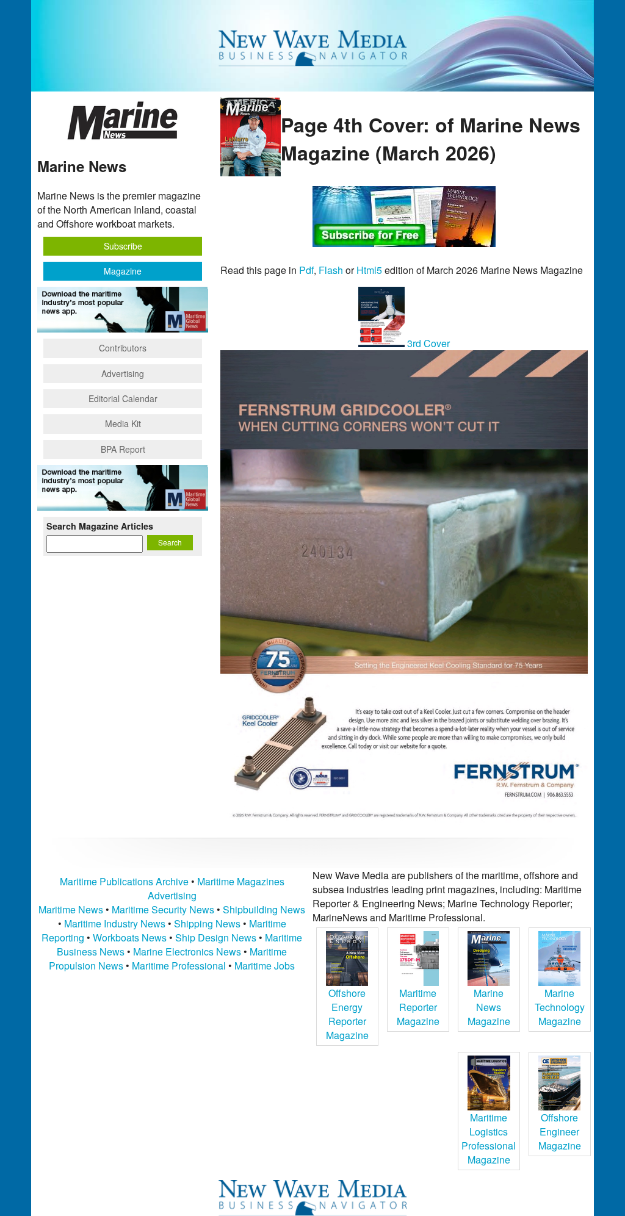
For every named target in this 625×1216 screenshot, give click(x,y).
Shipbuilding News (264, 909)
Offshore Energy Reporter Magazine (347, 1014)
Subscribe (123, 246)
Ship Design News (217, 937)
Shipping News (207, 923)
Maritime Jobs (264, 966)
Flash (331, 270)
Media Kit (123, 423)
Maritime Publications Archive (124, 881)
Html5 (369, 270)
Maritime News (70, 909)
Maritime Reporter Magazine (418, 1007)
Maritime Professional (179, 966)
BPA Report (123, 449)
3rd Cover (427, 343)
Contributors (122, 348)
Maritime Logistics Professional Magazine (488, 1138)
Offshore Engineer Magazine (559, 1131)
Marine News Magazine (489, 1007)
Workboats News (130, 937)
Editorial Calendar (123, 398)
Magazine (123, 271)
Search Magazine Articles (99, 526)
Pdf (306, 270)
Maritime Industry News (114, 923)
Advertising (122, 373)
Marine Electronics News (187, 951)
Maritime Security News (163, 909)
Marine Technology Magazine (560, 1007)
